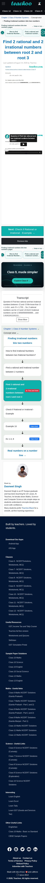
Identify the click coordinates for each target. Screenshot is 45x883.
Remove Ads (22, 241)
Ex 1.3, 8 (22, 439)
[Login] (39, 3)
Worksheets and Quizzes (19, 636)
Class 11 (17, 11)
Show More (22, 320)
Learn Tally (13, 806)
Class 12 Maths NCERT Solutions (23, 735)
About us (17, 858)
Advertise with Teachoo (22, 866)
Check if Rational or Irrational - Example (20, 411)
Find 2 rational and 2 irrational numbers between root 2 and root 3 (22, 390)
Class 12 (6, 11)
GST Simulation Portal (18, 645)
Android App (14, 544)
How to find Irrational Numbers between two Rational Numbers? (21, 353)
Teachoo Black (28, 508)
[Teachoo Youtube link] (29, 849)
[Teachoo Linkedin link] (35, 849)
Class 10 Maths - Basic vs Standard (23, 832)
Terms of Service (15, 861)
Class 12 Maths (15, 676)
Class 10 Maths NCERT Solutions (23, 726)
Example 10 (22, 426)
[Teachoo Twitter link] (22, 849)
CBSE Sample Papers (18, 836)
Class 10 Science (16, 662)
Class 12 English (16, 681)
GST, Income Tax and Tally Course (23, 626)
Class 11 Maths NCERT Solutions (22, 730)
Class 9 (38, 11)
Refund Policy (22, 864)
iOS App (12, 548)
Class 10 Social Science (19, 671)
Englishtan (13, 827)
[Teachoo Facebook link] (10, 849)
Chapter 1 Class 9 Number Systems (15, 18)
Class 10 (28, 11)
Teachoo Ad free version (18, 631)
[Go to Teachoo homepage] (21, 3)
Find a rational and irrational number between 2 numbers (22, 370)
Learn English (14, 797)
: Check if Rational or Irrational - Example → (22, 231)
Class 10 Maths (15, 658)
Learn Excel (13, 801)
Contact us (27, 858)
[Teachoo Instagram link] (16, 849)
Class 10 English (16, 667)
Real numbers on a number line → (22, 453)
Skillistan (12, 640)
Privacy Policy (31, 861)
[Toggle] (4, 3)
